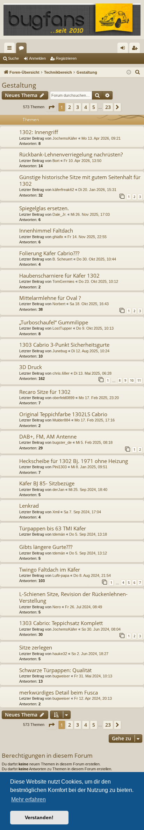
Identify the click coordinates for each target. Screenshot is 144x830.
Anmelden (37, 58)
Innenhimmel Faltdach (46, 230)
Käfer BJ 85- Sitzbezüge (46, 483)
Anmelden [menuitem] (124, 49)
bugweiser (61, 676)
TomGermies (63, 281)
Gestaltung (19, 85)
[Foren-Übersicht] (72, 19)
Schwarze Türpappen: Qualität (55, 670)
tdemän (58, 534)
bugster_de (62, 442)
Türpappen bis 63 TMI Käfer (52, 528)
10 (132, 380)
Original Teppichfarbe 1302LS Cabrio (63, 414)
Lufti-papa (60, 575)
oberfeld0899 (63, 398)
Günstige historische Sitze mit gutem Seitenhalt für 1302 (80, 180)
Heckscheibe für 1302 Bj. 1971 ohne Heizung (73, 460)
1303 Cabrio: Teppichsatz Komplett (61, 622)
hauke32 (59, 654)
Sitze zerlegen (35, 647)
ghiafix (57, 237)
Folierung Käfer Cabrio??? (49, 253)
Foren (23, 49)
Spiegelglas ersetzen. (44, 208)
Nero (56, 607)
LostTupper (62, 328)
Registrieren (66, 58)
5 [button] (93, 107)
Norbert (58, 304)
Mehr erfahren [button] (28, 799)
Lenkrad (29, 505)
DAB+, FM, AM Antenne (48, 436)
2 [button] (69, 107)
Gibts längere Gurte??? (45, 546)
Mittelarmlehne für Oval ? (50, 297)
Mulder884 (61, 420)
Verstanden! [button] (39, 817)
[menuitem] (138, 72)
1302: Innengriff (38, 131)
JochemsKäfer (64, 138)
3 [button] (77, 107)
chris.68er (61, 373)
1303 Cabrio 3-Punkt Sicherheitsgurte (64, 344)
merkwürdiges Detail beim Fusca (58, 692)
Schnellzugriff (11, 49)
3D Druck (30, 366)
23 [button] (108, 107)
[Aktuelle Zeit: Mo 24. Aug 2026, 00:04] (129, 72)
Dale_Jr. (59, 214)
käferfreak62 (63, 190)
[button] (51, 107)
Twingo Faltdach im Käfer (49, 569)
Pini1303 (59, 467)
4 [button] (85, 107)
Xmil (55, 512)
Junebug (59, 351)
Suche (13, 58)
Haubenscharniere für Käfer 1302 (59, 275)
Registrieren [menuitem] (136, 49)
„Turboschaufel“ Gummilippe (53, 322)
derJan (58, 489)
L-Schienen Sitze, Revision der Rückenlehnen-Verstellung (73, 597)
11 (139, 380)
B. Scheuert (62, 259)
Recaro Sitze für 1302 (45, 391)
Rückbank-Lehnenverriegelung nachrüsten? (71, 154)
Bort (55, 161)
